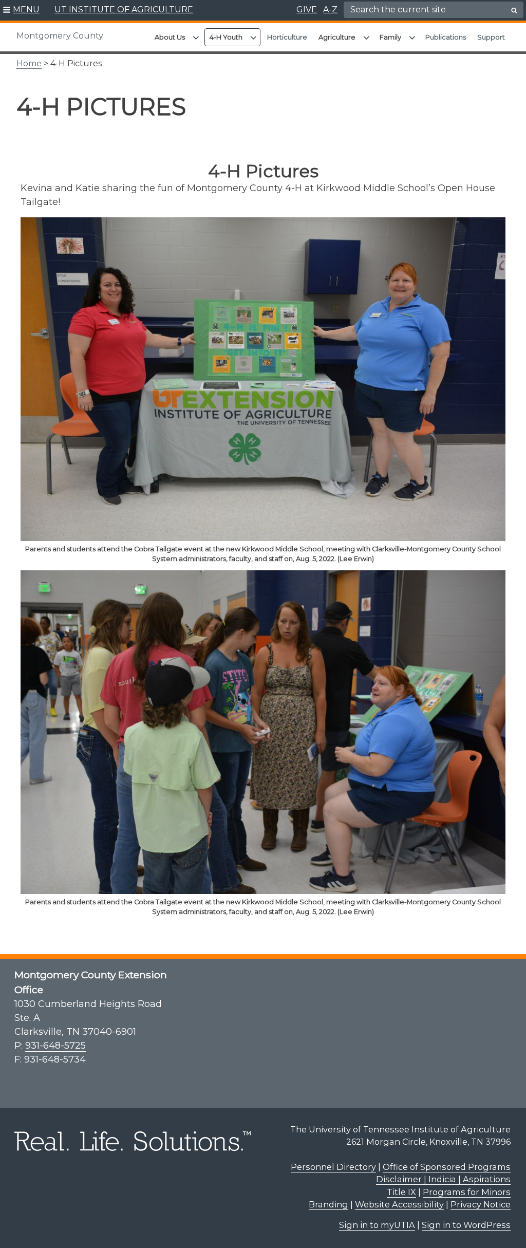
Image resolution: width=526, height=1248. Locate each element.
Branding (328, 1204)
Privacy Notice (480, 1204)
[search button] (514, 10)
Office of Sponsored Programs (447, 1167)
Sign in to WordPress (466, 1225)
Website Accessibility (399, 1204)
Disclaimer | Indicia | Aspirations (443, 1179)
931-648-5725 (55, 1045)
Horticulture (287, 37)
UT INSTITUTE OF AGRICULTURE (123, 9)
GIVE (306, 9)
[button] (21, 10)
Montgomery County (59, 36)
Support (491, 37)
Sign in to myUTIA (377, 1225)
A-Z (330, 9)
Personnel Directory (333, 1167)
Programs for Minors (467, 1192)
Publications (445, 37)
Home (29, 63)
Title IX (401, 1192)
